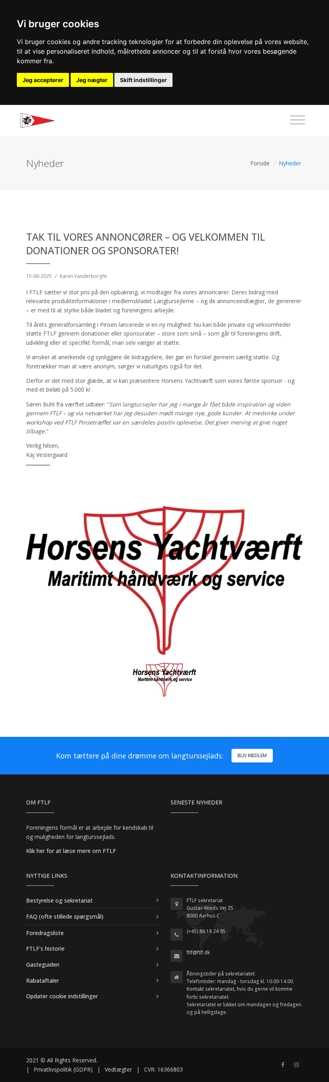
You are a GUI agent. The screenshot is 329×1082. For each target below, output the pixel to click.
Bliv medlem (252, 755)
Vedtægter (118, 1069)
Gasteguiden (42, 964)
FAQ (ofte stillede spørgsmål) (65, 916)
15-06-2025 (39, 276)
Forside (260, 163)
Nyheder (290, 163)
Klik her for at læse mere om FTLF (71, 851)
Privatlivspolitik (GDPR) (63, 1069)
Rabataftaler (42, 980)
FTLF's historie (45, 948)
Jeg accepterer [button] (42, 79)
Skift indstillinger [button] (143, 79)
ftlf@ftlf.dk (198, 952)
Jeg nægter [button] (92, 79)
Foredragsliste (45, 933)
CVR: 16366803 (163, 1069)
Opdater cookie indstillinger (62, 996)
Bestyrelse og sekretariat (59, 900)
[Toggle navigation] (297, 120)
